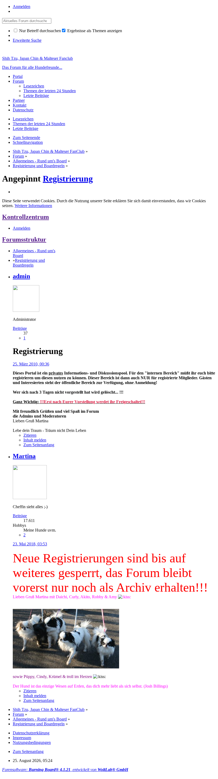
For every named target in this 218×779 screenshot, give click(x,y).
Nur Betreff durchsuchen (39, 30)
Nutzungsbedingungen (32, 742)
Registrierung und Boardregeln (29, 262)
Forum (18, 81)
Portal (18, 76)
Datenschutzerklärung (31, 733)
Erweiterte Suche (27, 40)
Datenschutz (23, 110)
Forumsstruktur (24, 239)
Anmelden (21, 6)
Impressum (22, 737)
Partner (19, 100)
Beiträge (20, 328)
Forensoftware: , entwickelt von (65, 769)
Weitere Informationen (33, 205)
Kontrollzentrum (25, 216)
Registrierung (68, 178)
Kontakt (19, 105)
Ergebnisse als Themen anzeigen (94, 30)
